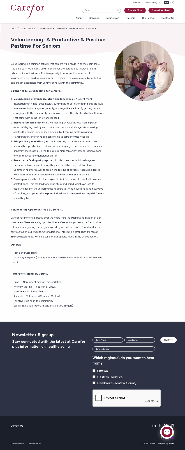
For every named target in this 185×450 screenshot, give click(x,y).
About (79, 18)
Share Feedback (161, 10)
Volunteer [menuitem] (136, 2)
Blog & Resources (28, 28)
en (166, 3)
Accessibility (34, 443)
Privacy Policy (17, 443)
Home (13, 28)
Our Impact (148, 18)
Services (94, 18)
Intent (171, 443)
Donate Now (135, 10)
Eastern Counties (110, 376)
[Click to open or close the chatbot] (167, 432)
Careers (130, 18)
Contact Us (167, 18)
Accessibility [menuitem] (151, 2)
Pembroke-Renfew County (116, 383)
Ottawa (102, 370)
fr (171, 3)
